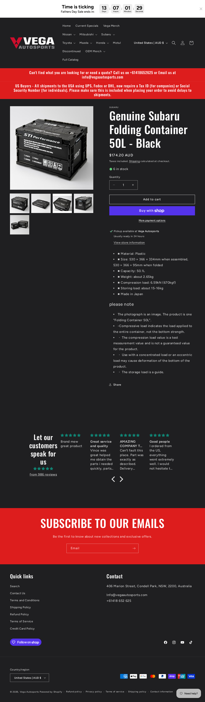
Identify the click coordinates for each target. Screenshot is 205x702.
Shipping (134, 161)
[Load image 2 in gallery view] (40, 203)
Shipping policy (137, 691)
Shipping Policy (20, 607)
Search (15, 586)
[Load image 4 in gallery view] (83, 203)
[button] (68, 34)
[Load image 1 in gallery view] (19, 203)
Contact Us (17, 593)
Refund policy (74, 691)
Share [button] (117, 384)
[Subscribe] (134, 548)
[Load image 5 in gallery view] (19, 224)
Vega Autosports (29, 692)
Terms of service (115, 691)
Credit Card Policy (22, 628)
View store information (129, 242)
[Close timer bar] (201, 8)
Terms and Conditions (25, 600)
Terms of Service (21, 621)
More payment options (152, 220)
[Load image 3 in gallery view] (62, 203)
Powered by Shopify (51, 692)
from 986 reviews (43, 474)
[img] (43, 469)
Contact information (161, 691)
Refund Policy (19, 614)
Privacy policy (94, 691)
